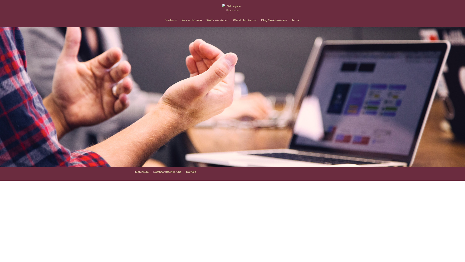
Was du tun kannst (244, 20)
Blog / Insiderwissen (274, 20)
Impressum (141, 171)
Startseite (171, 20)
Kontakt (191, 171)
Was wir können (192, 20)
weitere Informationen (180, 96)
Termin (296, 20)
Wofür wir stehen (217, 20)
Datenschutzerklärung (167, 171)
